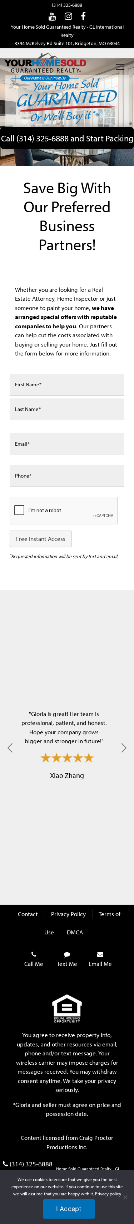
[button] (10, 748)
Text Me (67, 963)
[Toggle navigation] (120, 67)
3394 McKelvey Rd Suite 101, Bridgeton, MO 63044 (67, 43)
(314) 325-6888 (67, 5)
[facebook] (83, 16)
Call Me (33, 963)
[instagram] (68, 16)
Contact (28, 914)
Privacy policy (108, 1193)
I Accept (69, 1209)
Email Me (100, 963)
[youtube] (52, 16)
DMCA (75, 932)
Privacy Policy (68, 914)
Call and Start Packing (67, 138)
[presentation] (64, 511)
